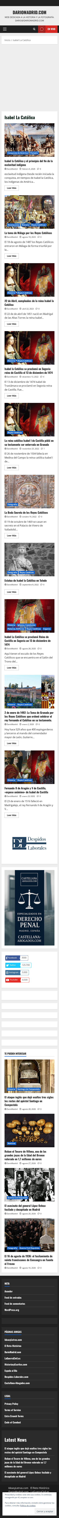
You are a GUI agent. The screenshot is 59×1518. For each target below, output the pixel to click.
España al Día (11, 1370)
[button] (5, 29)
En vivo (51, 29)
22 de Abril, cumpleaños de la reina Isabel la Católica (29, 280)
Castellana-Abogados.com (17, 1383)
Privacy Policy (11, 1404)
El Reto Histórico (13, 1346)
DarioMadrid (12, 169)
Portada (34, 153)
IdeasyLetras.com (13, 1340)
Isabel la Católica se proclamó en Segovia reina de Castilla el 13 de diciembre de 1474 (29, 348)
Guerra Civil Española (17, 1197)
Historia (25, 225)
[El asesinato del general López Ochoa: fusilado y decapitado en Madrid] (29, 1185)
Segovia (46, 628)
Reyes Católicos (38, 225)
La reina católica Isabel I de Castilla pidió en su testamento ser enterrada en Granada (29, 419)
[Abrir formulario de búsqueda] (34, 29)
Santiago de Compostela (29, 1089)
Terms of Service (13, 1410)
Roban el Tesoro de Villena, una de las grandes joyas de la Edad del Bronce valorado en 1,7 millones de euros (25, 1155)
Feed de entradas (13, 1297)
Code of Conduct (13, 1422)
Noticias (11, 1143)
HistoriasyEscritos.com (16, 1364)
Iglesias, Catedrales (26, 625)
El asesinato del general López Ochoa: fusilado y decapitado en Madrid (25, 1207)
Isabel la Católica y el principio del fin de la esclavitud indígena (29, 140)
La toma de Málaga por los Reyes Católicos (29, 212)
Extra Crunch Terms (14, 1416)
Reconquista (13, 225)
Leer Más (13, 188)
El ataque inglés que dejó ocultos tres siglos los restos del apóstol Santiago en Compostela (29, 1101)
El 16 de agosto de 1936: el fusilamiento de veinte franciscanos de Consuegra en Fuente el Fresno (29, 1260)
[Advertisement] (29, 77)
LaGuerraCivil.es (12, 1358)
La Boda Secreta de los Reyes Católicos (29, 491)
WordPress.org (12, 1310)
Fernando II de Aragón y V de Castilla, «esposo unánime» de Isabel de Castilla (29, 767)
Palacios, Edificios (16, 628)
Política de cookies (28, 1505)
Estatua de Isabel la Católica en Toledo (29, 559)
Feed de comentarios (15, 1303)
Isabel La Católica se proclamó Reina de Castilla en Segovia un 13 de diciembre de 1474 (29, 616)
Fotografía (12, 504)
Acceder (9, 1291)
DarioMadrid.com (29, 12)
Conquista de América (18, 153)
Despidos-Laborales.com (16, 1377)
